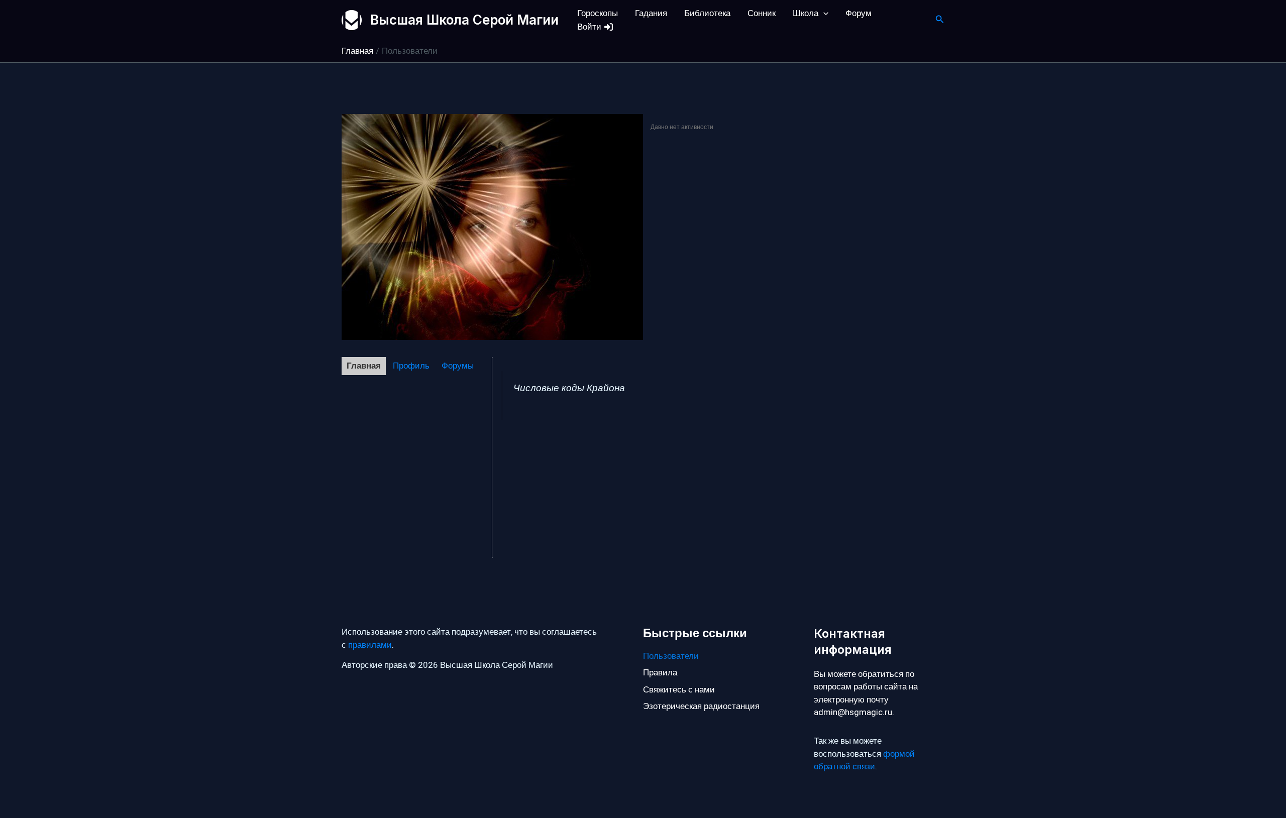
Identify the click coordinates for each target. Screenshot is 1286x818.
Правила (660, 672)
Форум (858, 13)
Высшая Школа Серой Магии (464, 20)
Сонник (761, 13)
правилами (370, 645)
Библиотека (707, 13)
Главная (364, 366)
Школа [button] (805, 13)
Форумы (458, 366)
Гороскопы (597, 13)
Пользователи (671, 656)
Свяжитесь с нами (679, 689)
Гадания (651, 13)
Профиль (411, 366)
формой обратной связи (864, 760)
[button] (823, 13)
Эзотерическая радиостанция (701, 706)
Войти (590, 27)
